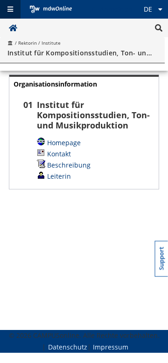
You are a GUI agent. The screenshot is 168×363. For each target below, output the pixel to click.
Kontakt (59, 153)
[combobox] (80, 52)
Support (162, 258)
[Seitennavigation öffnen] (10, 9)
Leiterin (59, 176)
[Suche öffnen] (158, 28)
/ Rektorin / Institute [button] (37, 43)
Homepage (64, 142)
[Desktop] (51, 9)
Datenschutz (67, 347)
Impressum (110, 347)
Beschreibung (69, 165)
